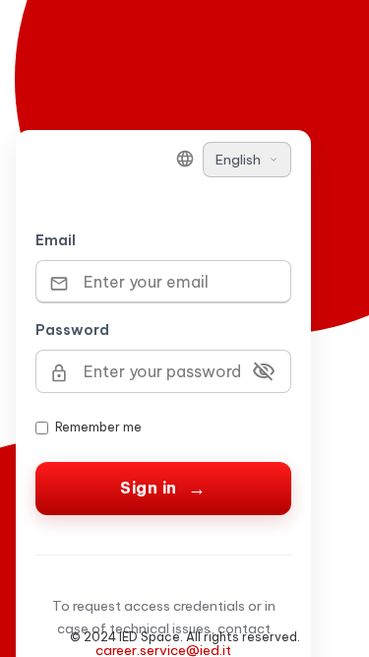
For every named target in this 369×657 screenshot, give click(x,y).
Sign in (148, 487)
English (238, 159)
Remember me (98, 427)
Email (55, 240)
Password (72, 330)
